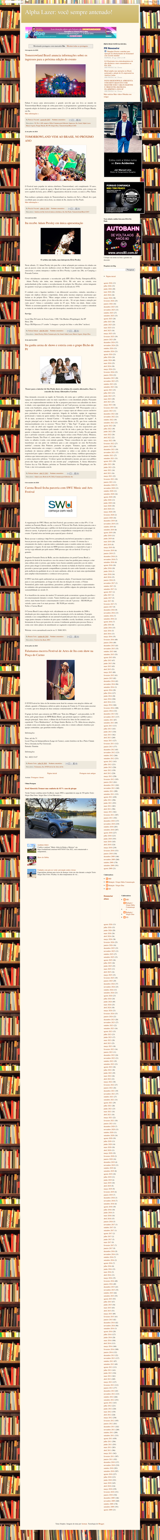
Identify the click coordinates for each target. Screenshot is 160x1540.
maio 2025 (107, 327)
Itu (77, 123)
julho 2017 (107, 595)
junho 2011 (108, 803)
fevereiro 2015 (109, 675)
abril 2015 (107, 669)
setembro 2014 (109, 687)
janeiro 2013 (108, 746)
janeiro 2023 (108, 411)
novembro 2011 (109, 788)
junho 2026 (108, 289)
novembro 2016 (109, 613)
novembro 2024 (109, 345)
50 (35, 123)
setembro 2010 (109, 830)
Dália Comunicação (50, 334)
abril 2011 (107, 809)
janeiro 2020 (108, 518)
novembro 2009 (109, 859)
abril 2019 (107, 544)
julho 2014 (107, 693)
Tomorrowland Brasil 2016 (67, 126)
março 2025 (108, 333)
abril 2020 (107, 509)
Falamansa (37, 767)
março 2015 (108, 672)
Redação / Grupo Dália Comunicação (121, 882)
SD (109, 889)
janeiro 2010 (108, 853)
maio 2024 (107, 363)
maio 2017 (107, 601)
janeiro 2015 (108, 678)
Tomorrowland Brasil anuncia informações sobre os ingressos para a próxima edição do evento (56, 57)
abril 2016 (107, 633)
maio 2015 (107, 666)
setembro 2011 (109, 794)
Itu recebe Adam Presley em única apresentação (54, 223)
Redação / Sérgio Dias (116, 885)
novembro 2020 (109, 488)
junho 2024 (108, 360)
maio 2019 (107, 541)
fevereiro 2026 (109, 301)
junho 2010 (108, 838)
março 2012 (108, 776)
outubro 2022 (108, 419)
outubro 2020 (108, 491)
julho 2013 (107, 728)
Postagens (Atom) (37, 777)
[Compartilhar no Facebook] (77, 120)
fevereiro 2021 (109, 479)
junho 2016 (108, 627)
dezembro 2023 (109, 378)
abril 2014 (107, 702)
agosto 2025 (108, 318)
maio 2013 (107, 734)
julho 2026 (107, 286)
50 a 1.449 (40, 123)
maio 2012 (107, 770)
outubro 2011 (108, 791)
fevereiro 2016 (109, 639)
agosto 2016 (108, 621)
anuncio (46, 123)
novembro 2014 (109, 684)
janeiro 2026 (108, 304)
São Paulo (68, 212)
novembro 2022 (109, 416)
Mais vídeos (118, 94)
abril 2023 (107, 402)
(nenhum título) (43, 845)
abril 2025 (107, 330)
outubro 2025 (108, 313)
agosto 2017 (108, 592)
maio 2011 (107, 806)
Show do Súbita (43, 857)
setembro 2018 (109, 562)
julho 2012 (107, 764)
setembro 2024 (109, 351)
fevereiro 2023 (109, 408)
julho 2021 (107, 464)
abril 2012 (107, 773)
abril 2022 (107, 437)
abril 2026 (107, 295)
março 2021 (108, 476)
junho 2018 (108, 571)
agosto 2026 (108, 283)
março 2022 (108, 440)
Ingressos (72, 123)
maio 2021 (107, 470)
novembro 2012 (109, 752)
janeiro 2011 (108, 818)
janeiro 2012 (108, 782)
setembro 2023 (109, 387)
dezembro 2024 (109, 342)
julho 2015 (107, 660)
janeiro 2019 (108, 553)
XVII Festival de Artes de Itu (54, 767)
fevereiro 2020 (109, 515)
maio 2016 (107, 630)
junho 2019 (108, 538)
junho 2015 (108, 663)
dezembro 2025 (109, 307)
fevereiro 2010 (109, 850)
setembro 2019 (109, 529)
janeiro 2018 (108, 580)
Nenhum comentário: (59, 120)
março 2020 (108, 512)
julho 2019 (107, 535)
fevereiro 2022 (109, 443)
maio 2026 (107, 292)
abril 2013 (107, 737)
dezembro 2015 (109, 645)
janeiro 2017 (108, 607)
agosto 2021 (108, 461)
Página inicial (52, 773)
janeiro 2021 (108, 482)
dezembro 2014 (109, 681)
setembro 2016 (109, 619)
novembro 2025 (109, 310)
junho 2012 (108, 767)
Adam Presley (38, 334)
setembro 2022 (109, 422)
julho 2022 (107, 428)
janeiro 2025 (108, 339)
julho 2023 (107, 393)
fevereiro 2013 (109, 743)
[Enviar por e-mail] (70, 120)
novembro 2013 (109, 717)
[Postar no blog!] (72, 120)
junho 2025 (108, 324)
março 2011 (108, 812)
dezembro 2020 (109, 485)
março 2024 (108, 369)
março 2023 (108, 405)
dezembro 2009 (109, 856)
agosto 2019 (108, 532)
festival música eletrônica (53, 212)
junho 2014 (108, 696)
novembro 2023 (109, 381)
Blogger (101, 1524)
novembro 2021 (109, 452)
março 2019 (108, 547)
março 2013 (108, 740)
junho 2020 (108, 503)
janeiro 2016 (108, 642)
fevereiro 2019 (109, 550)
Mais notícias (108, 94)
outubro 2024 (108, 348)
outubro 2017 (108, 586)
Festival (37, 640)
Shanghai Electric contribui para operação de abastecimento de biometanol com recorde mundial (119, 53)
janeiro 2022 (108, 446)
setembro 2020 (109, 494)
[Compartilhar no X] (75, 120)
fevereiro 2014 (109, 708)
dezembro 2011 (109, 785)
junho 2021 (108, 467)
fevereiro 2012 (109, 779)
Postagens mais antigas (88, 773)
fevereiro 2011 (109, 815)
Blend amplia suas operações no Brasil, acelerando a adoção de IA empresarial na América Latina (119, 73)
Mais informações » (32, 113)
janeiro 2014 (108, 711)
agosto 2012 (108, 761)
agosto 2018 (108, 565)
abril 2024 (107, 366)
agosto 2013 (108, 725)
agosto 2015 (108, 657)
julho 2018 (107, 568)
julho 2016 (107, 624)
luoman (84, 1524)
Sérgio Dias (55, 126)
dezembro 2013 (109, 714)
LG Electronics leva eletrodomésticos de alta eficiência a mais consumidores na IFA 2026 (118, 63)
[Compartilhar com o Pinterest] (79, 120)
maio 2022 (107, 434)
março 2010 (108, 847)
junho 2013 (108, 731)
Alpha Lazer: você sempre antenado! (68, 12)
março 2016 (108, 636)
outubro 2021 (108, 455)
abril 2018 (107, 577)
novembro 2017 (109, 583)
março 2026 (108, 298)
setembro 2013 (109, 722)
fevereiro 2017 (109, 604)
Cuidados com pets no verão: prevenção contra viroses (57, 870)
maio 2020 (107, 506)
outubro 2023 (108, 384)
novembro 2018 (109, 559)
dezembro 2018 (109, 556)
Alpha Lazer (38, 477)
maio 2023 (107, 399)
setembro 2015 (109, 654)
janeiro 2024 (108, 375)
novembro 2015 (109, 648)
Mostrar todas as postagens (77, 46)
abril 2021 (107, 473)
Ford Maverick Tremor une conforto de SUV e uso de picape (50, 788)
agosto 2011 (108, 797)
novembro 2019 (109, 523)
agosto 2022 (108, 425)
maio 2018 (107, 574)
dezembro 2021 (109, 449)
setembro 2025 (109, 315)
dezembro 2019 (109, 520)
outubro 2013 (108, 720)
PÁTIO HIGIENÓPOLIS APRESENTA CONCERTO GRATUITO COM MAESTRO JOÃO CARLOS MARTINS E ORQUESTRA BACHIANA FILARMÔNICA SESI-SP (118, 85)
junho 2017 (108, 598)
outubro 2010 (108, 827)
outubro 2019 (108, 526)
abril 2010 (107, 844)
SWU (48, 640)
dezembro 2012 (109, 749)
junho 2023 (108, 396)
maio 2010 (107, 841)
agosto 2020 (108, 497)
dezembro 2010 (109, 821)
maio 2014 (107, 699)
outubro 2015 (108, 651)
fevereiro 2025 (109, 336)
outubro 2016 (108, 616)
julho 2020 (107, 500)
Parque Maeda (40, 126)
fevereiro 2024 (109, 372)
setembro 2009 (109, 865)
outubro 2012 (108, 755)
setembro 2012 (109, 758)
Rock (44, 640)
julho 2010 (107, 835)
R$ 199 (48, 126)
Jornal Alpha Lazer (84, 123)
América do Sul (39, 212)
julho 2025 (107, 321)
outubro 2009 (108, 862)
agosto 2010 (108, 832)
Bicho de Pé (47, 477)
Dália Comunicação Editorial (59, 123)
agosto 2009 (108, 868)
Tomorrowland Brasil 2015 (80, 212)
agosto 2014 (108, 690)
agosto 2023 (108, 390)
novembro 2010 (109, 824)
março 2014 (108, 705)
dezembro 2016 (109, 610)
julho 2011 (107, 800)
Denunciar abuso (108, 897)
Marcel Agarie (30, 126)
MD (109, 879)
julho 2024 (107, 357)
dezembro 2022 (109, 414)
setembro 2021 (109, 458)
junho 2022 (108, 431)
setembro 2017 (109, 589)
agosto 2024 (108, 354)
